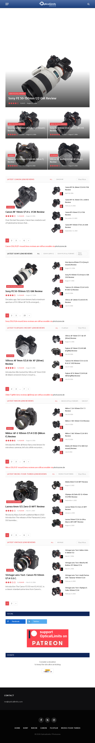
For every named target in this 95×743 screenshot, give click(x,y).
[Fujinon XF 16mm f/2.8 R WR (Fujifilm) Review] (56, 351)
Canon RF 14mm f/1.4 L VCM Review (25, 212)
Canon (43, 728)
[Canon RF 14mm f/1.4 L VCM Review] (25, 197)
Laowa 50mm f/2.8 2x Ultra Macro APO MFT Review (75, 520)
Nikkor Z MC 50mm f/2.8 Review (77, 421)
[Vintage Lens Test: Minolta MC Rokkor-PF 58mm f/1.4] (56, 566)
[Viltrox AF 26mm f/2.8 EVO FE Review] (56, 303)
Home (17, 728)
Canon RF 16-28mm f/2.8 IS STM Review (77, 188)
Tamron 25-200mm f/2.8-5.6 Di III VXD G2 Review (77, 288)
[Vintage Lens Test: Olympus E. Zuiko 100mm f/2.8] (56, 591)
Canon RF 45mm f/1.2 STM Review (75, 213)
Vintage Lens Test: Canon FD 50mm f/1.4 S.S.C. (24, 577)
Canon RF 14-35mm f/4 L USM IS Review (77, 201)
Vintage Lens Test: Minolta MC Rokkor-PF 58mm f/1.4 (76, 564)
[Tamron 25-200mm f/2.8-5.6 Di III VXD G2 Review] (56, 290)
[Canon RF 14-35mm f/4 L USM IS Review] (56, 203)
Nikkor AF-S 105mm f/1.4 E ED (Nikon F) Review (26, 160)
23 (25, 315)
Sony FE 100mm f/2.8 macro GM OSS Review (67, 129)
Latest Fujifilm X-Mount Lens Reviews (26, 328)
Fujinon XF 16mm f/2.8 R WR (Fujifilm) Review (75, 349)
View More (82, 179)
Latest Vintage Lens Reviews (21, 542)
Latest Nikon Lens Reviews (20, 401)
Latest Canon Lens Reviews (20, 179)
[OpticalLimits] (47, 4)
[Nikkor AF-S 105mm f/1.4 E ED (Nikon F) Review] (26, 154)
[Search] (88, 4)
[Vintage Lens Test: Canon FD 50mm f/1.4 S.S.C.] (25, 560)
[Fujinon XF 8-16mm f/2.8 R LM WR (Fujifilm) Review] (56, 376)
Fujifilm (54, 155)
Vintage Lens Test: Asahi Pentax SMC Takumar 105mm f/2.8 (77, 576)
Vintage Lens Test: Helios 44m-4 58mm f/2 (77, 551)
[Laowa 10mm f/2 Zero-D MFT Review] (56, 510)
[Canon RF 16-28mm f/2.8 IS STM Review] (56, 190)
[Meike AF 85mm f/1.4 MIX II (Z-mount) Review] (56, 449)
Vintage (60, 542)
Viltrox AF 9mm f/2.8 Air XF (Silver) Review (66, 160)
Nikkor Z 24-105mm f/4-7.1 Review (75, 409)
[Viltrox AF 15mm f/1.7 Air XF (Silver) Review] (56, 339)
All (51, 179)
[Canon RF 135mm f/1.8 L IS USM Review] (56, 228)
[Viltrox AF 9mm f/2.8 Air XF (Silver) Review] (69, 154)
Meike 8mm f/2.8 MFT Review (76, 482)
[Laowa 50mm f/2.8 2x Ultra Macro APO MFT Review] (56, 523)
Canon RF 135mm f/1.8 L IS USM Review (76, 226)
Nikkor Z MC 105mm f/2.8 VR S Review (76, 434)
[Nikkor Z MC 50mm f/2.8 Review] (56, 424)
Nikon (34, 728)
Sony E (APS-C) (48, 253)
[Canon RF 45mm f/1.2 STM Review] (56, 215)
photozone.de (61, 246)
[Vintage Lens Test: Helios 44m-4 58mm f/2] (56, 553)
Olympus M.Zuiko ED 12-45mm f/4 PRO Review (76, 495)
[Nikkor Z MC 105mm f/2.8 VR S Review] (56, 437)
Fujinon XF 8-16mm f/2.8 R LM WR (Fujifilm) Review (76, 374)
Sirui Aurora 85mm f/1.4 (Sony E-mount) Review (26, 129)
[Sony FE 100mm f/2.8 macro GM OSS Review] (69, 122)
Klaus (22, 103)
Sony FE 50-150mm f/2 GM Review (32, 99)
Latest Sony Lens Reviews (19, 254)
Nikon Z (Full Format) (69, 401)
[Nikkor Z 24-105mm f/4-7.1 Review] (56, 411)
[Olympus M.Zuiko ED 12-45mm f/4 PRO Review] (56, 498)
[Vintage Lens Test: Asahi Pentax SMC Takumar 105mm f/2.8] (56, 578)
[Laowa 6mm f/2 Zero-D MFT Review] (25, 492)
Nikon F (11, 155)
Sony (25, 728)
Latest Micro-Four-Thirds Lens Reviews (27, 474)
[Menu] (7, 4)
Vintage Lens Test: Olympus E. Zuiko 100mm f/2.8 (76, 589)
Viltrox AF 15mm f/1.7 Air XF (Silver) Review (75, 337)
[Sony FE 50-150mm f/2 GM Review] (47, 79)
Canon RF (59, 179)
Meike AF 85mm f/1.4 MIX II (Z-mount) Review (76, 447)
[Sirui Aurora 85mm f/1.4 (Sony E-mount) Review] (26, 122)
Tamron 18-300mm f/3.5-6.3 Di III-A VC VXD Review (76, 362)
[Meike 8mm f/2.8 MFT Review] (56, 485)
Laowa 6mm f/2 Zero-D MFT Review (25, 506)
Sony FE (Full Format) (17, 93)
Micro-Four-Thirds (66, 474)
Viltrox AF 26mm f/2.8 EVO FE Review (76, 301)
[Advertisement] (47, 29)
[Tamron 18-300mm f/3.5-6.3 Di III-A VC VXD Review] (56, 364)
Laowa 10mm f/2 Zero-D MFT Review (76, 508)
